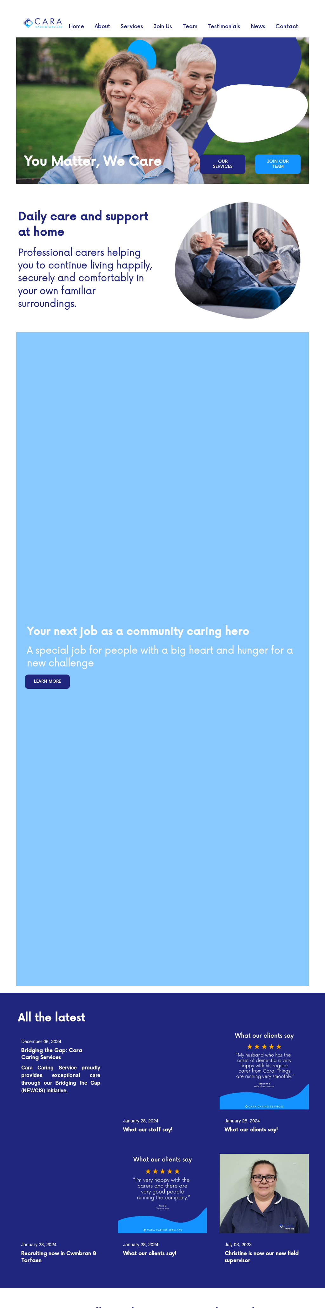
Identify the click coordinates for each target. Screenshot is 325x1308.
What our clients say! (251, 1130)
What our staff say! (148, 1130)
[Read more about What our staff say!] (162, 1069)
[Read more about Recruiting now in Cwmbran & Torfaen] (60, 1193)
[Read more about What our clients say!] (264, 1069)
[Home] (42, 23)
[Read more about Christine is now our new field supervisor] (264, 1193)
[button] (222, 164)
